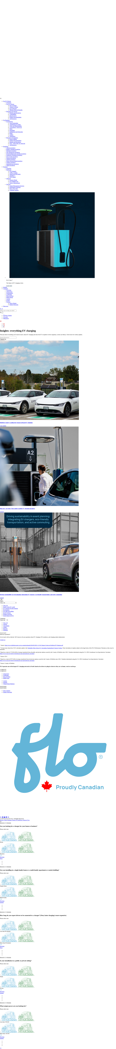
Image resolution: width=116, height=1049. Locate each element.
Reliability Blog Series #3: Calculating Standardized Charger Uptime (45, 648)
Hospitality (12, 130)
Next (1, 858)
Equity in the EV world (9, 607)
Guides (5, 627)
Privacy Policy (3, 820)
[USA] (3, 327)
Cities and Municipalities (15, 126)
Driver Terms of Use (24, 820)
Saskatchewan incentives (12, 164)
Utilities (11, 134)
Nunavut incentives (11, 158)
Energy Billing (13, 139)
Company (5, 288)
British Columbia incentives (13, 149)
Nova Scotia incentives (12, 156)
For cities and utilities (8, 611)
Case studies (3, 425)
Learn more (9, 285)
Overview (8, 102)
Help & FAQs (12, 116)
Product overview (7, 614)
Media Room (9, 297)
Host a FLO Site (13, 188)
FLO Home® (12, 171)
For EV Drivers (7, 101)
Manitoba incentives (11, 151)
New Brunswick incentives (13, 152)
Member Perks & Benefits (15, 110)
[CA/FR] (3, 325)
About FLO (9, 291)
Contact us (2, 640)
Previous (2, 857)
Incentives (5, 146)
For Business (6, 120)
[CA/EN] (3, 324)
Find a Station (8, 315)
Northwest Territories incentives (14, 155)
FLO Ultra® (12, 177)
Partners (8, 302)
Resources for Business (12, 137)
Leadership (9, 294)
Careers (8, 299)
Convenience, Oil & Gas (15, 127)
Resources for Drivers (11, 111)
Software (8, 178)
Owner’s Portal (13, 180)
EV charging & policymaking (10, 608)
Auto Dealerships (13, 123)
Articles (2, 511)
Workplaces (12, 136)
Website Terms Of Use (13, 820)
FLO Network (13, 108)
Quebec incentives (10, 162)
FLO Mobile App (13, 181)
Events (8, 300)
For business (6, 610)
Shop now (5, 306)
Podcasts (5, 628)
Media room (6, 678)
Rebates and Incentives (15, 113)
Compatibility (12, 114)
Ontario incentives (10, 159)
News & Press (9, 296)
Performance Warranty (15, 187)
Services (8, 184)
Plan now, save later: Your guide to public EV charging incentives (17, 508)
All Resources (12, 118)
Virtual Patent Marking (9, 683)
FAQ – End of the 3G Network (17, 143)
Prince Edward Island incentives (14, 161)
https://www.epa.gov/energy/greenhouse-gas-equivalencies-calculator (17, 653)
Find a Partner (12, 303)
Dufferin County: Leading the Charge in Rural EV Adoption (16, 422)
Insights (5, 287)
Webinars (5, 630)
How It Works (13, 105)
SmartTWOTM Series (15, 174)
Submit (2, 902)
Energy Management (14, 183)
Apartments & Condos (15, 124)
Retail (10, 133)
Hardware (8, 169)
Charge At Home (13, 107)
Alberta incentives (10, 148)
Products (5, 167)
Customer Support (14, 190)
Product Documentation (15, 117)
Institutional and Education (16, 132)
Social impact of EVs (8, 615)
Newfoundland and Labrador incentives (16, 153)
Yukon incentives (10, 165)
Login (6, 317)
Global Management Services (16, 186)
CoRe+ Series (13, 172)
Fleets (10, 129)
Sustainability (9, 293)
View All (5, 605)
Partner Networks (13, 304)
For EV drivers (7, 613)
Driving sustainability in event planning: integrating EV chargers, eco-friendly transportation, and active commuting (31, 594)
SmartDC (12, 175)
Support (7, 318)
